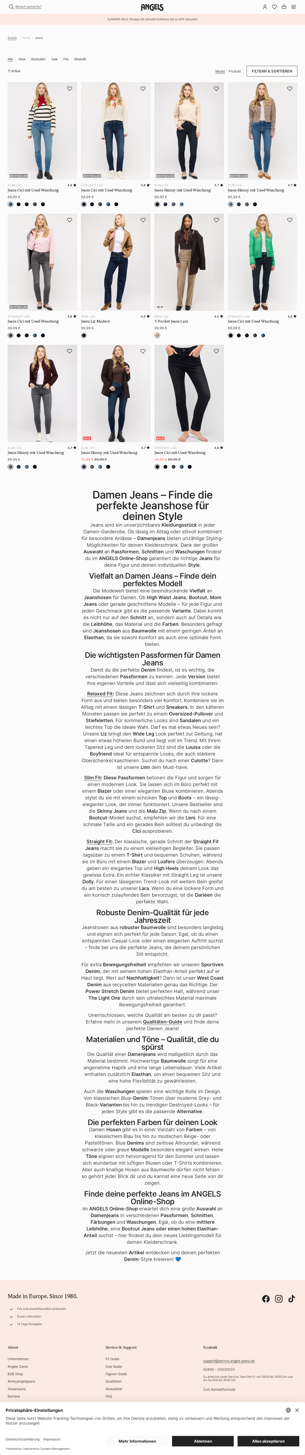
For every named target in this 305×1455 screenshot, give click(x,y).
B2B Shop (15, 1374)
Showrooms (17, 1389)
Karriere (14, 1396)
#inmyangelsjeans (21, 1381)
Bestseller (38, 59)
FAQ (109, 1396)
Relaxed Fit (100, 694)
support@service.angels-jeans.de (229, 1361)
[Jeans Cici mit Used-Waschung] (262, 262)
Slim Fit (92, 778)
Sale (54, 59)
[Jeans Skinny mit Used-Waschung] (42, 393)
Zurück (12, 38)
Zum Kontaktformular (219, 1389)
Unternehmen (18, 1359)
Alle (10, 59)
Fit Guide (112, 1359)
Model (220, 71)
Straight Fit (99, 841)
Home (26, 38)
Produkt (235, 71)
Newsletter (114, 1389)
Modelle (80, 59)
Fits (66, 59)
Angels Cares (18, 1366)
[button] (293, 6)
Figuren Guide (116, 1374)
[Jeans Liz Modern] (116, 262)
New (22, 59)
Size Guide (114, 1366)
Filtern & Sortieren (272, 71)
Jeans (39, 38)
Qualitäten (114, 1381)
